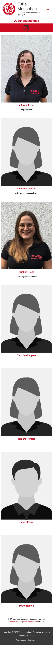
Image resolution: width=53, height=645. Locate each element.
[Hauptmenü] (48, 9)
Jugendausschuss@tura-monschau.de (23, 622)
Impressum (32, 640)
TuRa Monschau (27, 6)
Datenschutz (21, 640)
